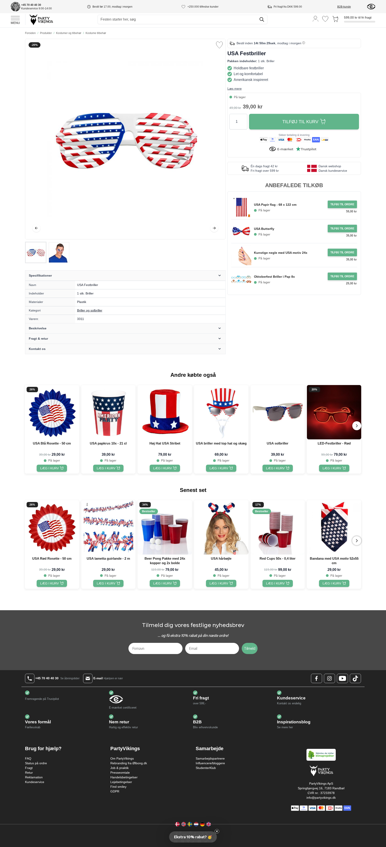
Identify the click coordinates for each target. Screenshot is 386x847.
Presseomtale (120, 772)
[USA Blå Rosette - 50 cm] (52, 412)
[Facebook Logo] (316, 678)
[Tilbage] (36, 228)
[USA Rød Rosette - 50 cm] (52, 527)
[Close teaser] (217, 831)
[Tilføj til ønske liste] (219, 44)
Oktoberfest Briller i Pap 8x (274, 276)
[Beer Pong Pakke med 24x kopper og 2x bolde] (165, 527)
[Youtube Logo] (342, 678)
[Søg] (261, 19)
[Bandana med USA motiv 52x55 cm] (334, 527)
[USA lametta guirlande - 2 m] (108, 527)
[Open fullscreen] (125, 139)
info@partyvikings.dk (321, 797)
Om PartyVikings (122, 758)
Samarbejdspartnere (210, 758)
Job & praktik (119, 768)
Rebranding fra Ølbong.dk (128, 763)
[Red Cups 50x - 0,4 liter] (278, 527)
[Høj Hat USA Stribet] (165, 412)
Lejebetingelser (121, 782)
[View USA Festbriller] (35, 252)
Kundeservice (34, 782)
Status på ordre (36, 763)
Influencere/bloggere (210, 763)
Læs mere (234, 88)
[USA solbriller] (278, 412)
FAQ (28, 758)
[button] (193, 837)
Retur (29, 772)
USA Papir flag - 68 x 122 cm (275, 204)
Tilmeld (249, 648)
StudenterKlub (206, 768)
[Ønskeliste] (325, 19)
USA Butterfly (264, 229)
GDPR (114, 791)
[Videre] (214, 228)
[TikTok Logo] (355, 678)
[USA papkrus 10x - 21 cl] (108, 412)
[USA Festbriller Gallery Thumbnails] (47, 252)
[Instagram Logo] (329, 678)
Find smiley (118, 786)
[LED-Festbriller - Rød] (334, 412)
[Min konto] (316, 18)
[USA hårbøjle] (221, 527)
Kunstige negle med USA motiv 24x (280, 252)
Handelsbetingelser (124, 777)
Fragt (29, 768)
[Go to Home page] (41, 19)
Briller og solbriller (89, 310)
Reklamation (34, 777)
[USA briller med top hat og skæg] (221, 412)
